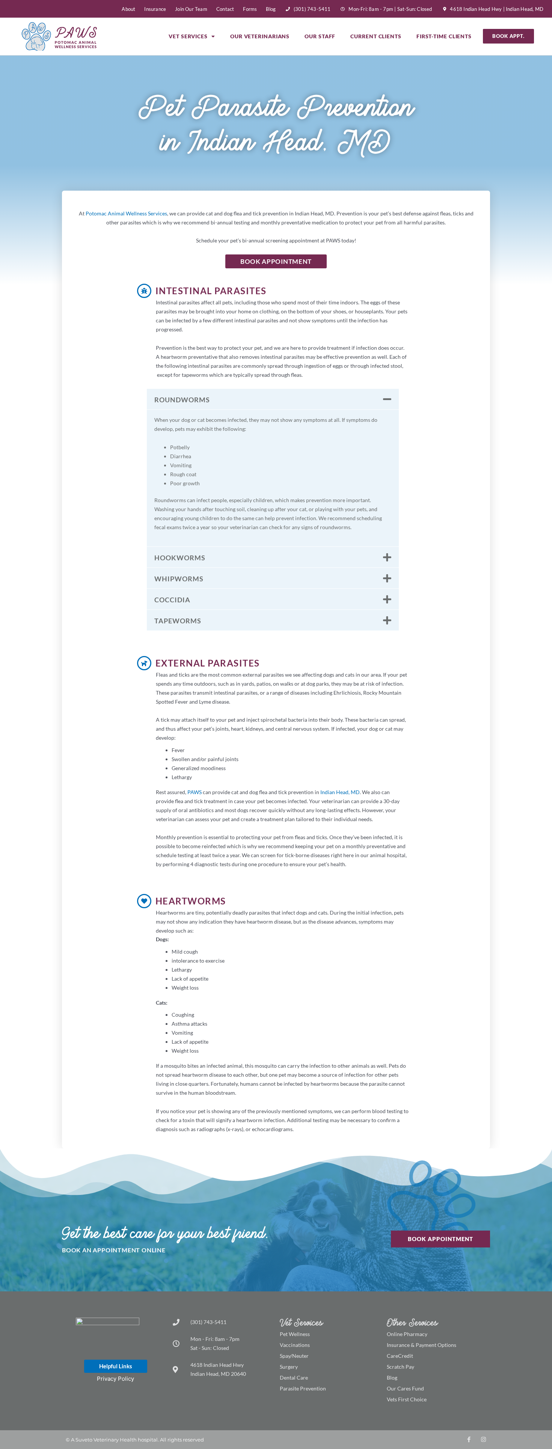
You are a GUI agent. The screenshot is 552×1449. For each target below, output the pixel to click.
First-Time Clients (444, 36)
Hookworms (179, 558)
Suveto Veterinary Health (106, 1440)
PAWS (194, 792)
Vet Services (188, 36)
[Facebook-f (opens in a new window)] (469, 1439)
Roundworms (182, 400)
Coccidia (172, 600)
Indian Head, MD (340, 792)
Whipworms (179, 579)
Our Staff (320, 36)
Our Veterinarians (260, 36)
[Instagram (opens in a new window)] (483, 1439)
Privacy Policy (115, 1378)
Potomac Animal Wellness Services (126, 213)
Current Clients (375, 36)
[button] (273, 399)
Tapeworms (177, 621)
